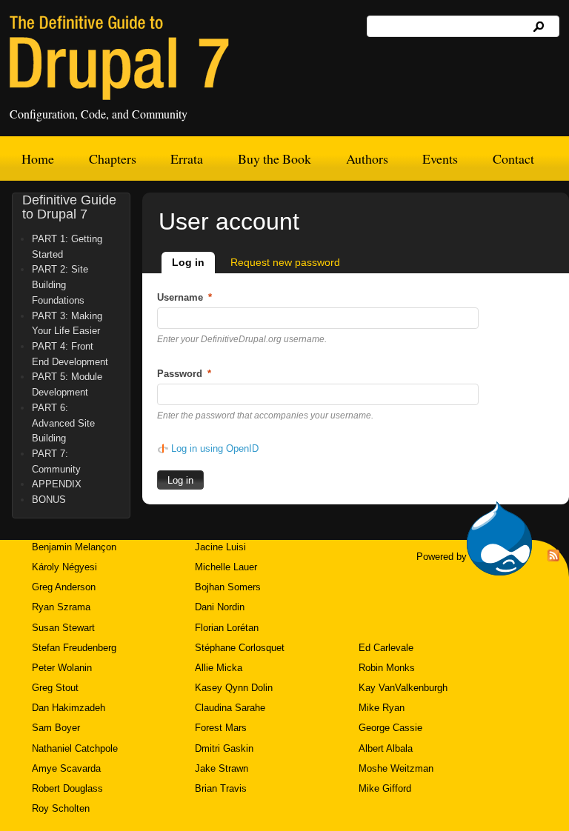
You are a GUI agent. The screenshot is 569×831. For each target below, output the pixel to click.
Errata (186, 158)
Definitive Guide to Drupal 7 (69, 207)
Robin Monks (387, 667)
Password (184, 373)
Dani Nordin (219, 607)
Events (440, 158)
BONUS (49, 499)
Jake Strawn (221, 768)
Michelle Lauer (226, 567)
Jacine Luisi (220, 547)
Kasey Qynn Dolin (234, 687)
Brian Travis (221, 788)
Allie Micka (218, 667)
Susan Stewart (63, 627)
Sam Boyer (56, 727)
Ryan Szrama (61, 607)
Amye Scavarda (66, 768)
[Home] (119, 58)
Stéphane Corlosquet (239, 647)
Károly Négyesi (64, 567)
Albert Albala (386, 748)
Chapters (112, 158)
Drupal (499, 538)
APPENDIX (56, 484)
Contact (513, 158)
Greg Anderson (64, 587)
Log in (193, 262)
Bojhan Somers (228, 587)
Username (184, 297)
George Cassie (390, 727)
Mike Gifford (385, 788)
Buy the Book (274, 158)
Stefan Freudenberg (74, 647)
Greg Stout (55, 687)
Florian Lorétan (227, 627)
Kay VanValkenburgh (403, 687)
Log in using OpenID (215, 448)
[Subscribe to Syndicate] (553, 558)
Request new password (285, 262)
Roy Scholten (61, 808)
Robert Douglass (67, 788)
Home (37, 158)
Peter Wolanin (62, 667)
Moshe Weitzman (396, 768)
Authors (367, 158)
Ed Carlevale (386, 647)
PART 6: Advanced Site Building (63, 423)
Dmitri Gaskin (224, 748)
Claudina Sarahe (230, 707)
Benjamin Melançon (74, 547)
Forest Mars (221, 727)
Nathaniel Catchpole (75, 748)
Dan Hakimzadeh (68, 707)
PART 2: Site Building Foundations (60, 284)
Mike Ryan (382, 707)
